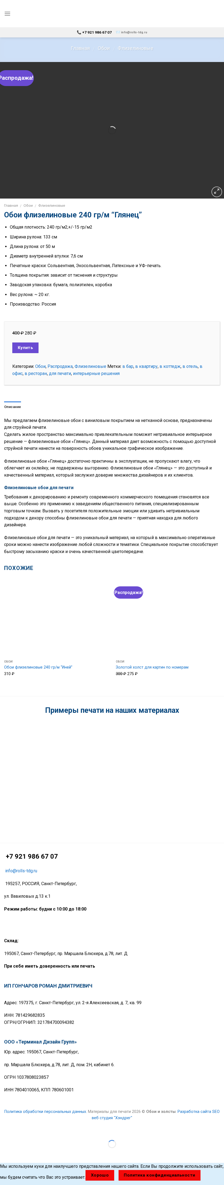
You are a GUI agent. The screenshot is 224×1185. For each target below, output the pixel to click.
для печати (60, 373)
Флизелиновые (135, 48)
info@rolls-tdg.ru (134, 32)
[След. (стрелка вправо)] (21, 1153)
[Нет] (210, 1175)
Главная (80, 48)
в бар (127, 366)
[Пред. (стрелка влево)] (5, 1153)
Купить (25, 347)
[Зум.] (216, 192)
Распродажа (60, 366)
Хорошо (100, 1175)
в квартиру (146, 366)
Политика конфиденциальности (159, 1175)
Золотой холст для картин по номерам (152, 667)
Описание (12, 407)
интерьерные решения (96, 373)
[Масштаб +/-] (21, 1130)
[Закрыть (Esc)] (5, 1130)
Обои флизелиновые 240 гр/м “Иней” (38, 667)
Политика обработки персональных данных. (45, 1111)
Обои (104, 48)
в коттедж (170, 366)
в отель (190, 366)
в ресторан (36, 373)
